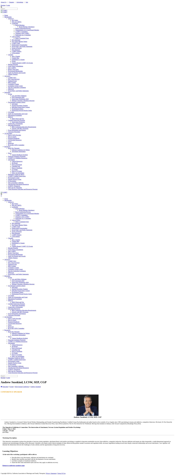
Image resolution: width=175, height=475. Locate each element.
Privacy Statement (51, 473)
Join (27, 2)
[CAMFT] (4, 10)
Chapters (11, 2)
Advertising (19, 2)
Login (8, 5)
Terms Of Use (61, 473)
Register (3, 5)
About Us (3, 2)
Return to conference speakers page (14, 465)
